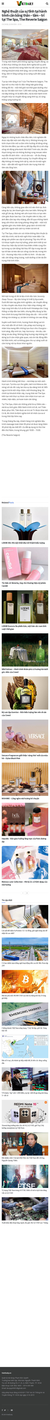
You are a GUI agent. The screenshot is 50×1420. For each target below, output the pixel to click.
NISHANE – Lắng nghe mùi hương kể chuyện (20, 798)
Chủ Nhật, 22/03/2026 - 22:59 (11, 24)
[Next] (27, 893)
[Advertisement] (25, 467)
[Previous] (23, 893)
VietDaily (10, 1415)
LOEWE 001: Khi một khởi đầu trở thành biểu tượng (23, 542)
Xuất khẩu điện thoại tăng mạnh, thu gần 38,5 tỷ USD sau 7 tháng (25, 1223)
